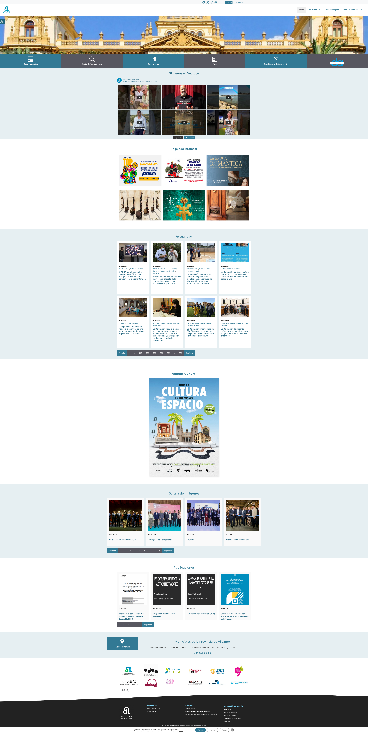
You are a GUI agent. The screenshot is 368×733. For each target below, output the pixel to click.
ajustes (181, 731)
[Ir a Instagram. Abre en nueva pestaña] (212, 2)
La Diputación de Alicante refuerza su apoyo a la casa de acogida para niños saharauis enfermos (234, 332)
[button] (362, 10)
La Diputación (314, 10)
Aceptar (200, 730)
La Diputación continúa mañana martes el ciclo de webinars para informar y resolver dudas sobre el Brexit (235, 275)
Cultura (126, 269)
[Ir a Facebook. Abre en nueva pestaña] (203, 2)
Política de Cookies (230, 715)
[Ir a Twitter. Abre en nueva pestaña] (207, 2)
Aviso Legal (227, 709)
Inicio (301, 10)
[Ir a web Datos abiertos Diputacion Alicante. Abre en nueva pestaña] (337, 61)
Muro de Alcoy (204, 269)
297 (140, 353)
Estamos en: (152, 705)
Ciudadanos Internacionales (231, 323)
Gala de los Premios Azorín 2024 (122, 540)
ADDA (121, 269)
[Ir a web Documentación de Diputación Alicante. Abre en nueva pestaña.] (153, 61)
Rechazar (213, 730)
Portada (140, 269)
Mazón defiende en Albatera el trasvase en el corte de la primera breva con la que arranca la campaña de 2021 (167, 280)
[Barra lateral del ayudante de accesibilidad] (2, 21)
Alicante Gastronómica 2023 (237, 540)
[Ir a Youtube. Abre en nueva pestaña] (216, 2)
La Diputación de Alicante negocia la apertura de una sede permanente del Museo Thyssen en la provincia (132, 330)
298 (147, 353)
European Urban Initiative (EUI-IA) (201, 614)
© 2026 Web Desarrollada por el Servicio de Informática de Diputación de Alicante (184, 725)
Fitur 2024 (191, 540)
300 (161, 353)
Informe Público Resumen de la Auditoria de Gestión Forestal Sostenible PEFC (132, 616)
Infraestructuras (192, 269)
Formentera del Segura (203, 323)
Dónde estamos (123, 647)
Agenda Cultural (184, 374)
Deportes (190, 323)
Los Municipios (332, 10)
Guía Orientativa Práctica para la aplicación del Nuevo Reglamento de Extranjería (234, 616)
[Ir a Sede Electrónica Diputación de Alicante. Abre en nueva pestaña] (30, 61)
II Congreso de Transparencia (160, 540)
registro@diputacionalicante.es (199, 711)
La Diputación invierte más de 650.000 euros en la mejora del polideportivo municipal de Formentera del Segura (200, 332)
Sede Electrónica (350, 10)
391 (180, 353)
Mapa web (227, 721)
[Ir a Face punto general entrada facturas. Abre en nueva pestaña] (214, 61)
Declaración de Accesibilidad (233, 718)
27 (139, 625)
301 (168, 353)
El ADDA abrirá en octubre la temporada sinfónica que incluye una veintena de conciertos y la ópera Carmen (132, 275)
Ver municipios (202, 652)
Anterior (122, 353)
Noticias (133, 269)
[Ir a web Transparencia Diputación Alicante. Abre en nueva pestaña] (92, 61)
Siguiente (189, 353)
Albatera (156, 269)
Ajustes (224, 730)
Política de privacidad (230, 712)
